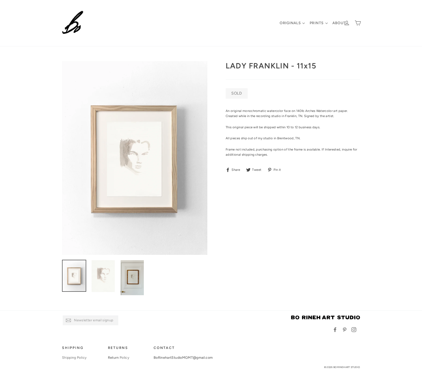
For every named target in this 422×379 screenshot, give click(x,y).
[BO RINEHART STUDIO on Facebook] (335, 329)
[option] (134, 158)
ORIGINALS (291, 23)
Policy (124, 358)
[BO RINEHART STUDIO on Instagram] (353, 329)
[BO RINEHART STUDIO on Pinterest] (344, 329)
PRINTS (317, 23)
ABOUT (339, 23)
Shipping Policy (74, 358)
